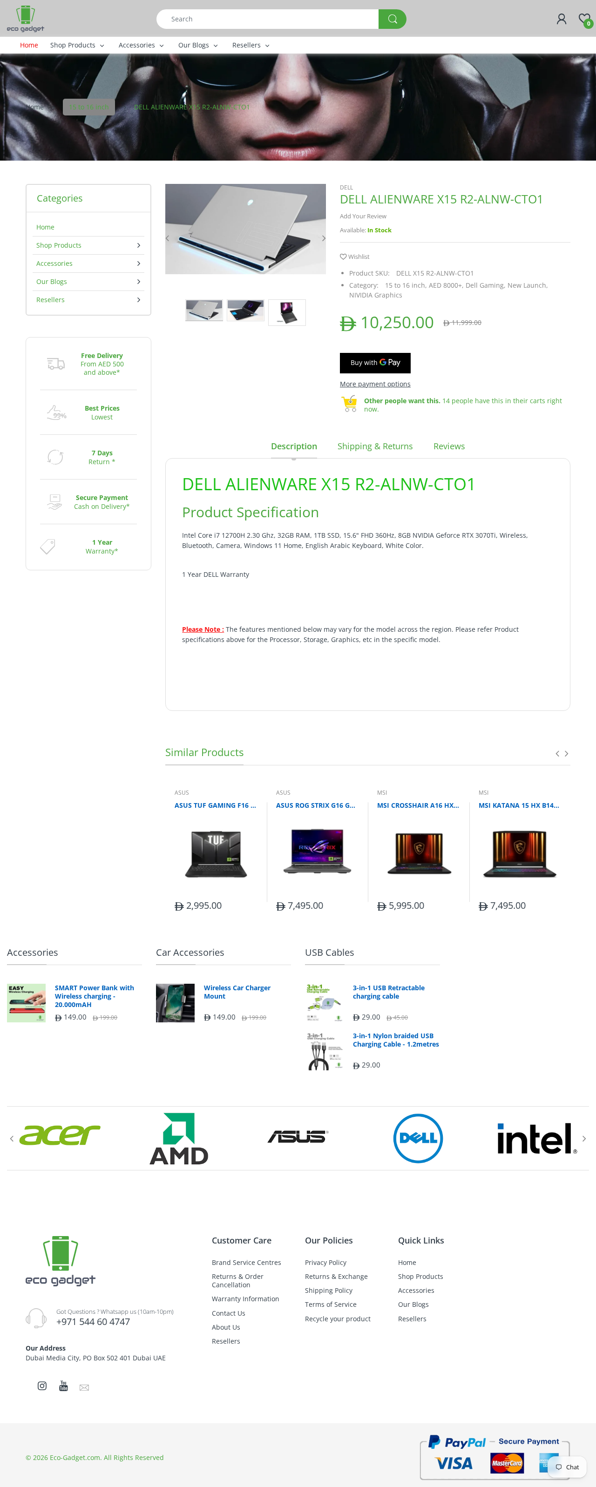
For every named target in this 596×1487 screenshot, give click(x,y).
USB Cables (329, 952)
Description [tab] (294, 446)
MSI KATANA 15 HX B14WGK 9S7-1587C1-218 (520, 805)
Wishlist (359, 256)
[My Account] (561, 19)
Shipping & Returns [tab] (375, 446)
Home (35, 106)
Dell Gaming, (486, 285)
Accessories (32, 952)
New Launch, (528, 285)
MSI (382, 793)
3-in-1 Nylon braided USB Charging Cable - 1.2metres (396, 1040)
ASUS (182, 793)
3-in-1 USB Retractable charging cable (389, 992)
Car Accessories (190, 952)
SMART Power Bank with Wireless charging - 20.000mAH (94, 996)
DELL (346, 187)
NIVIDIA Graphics (375, 295)
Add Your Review (363, 216)
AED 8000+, (446, 285)
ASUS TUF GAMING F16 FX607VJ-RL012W (216, 805)
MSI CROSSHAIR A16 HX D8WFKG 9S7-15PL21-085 (418, 805)
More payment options (375, 384)
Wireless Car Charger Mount (237, 992)
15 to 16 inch (89, 106)
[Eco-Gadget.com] (25, 18)
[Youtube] (63, 1385)
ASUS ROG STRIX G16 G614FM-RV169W (317, 805)
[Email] (84, 1386)
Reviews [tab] (449, 446)
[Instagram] (42, 1385)
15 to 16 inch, (406, 285)
